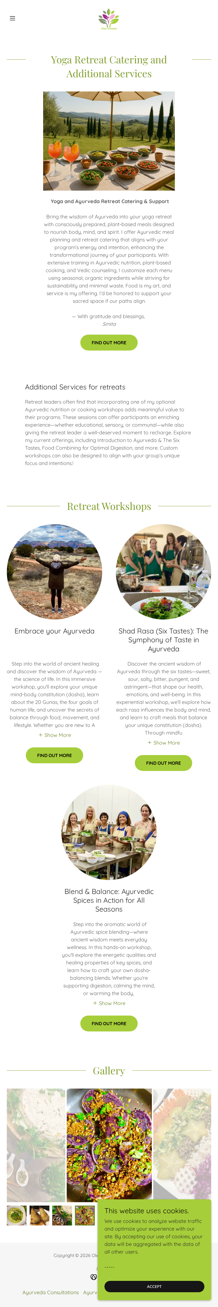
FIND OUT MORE (109, 342)
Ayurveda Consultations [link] (50, 1292)
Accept (154, 1286)
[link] (109, 18)
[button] (22, 18)
